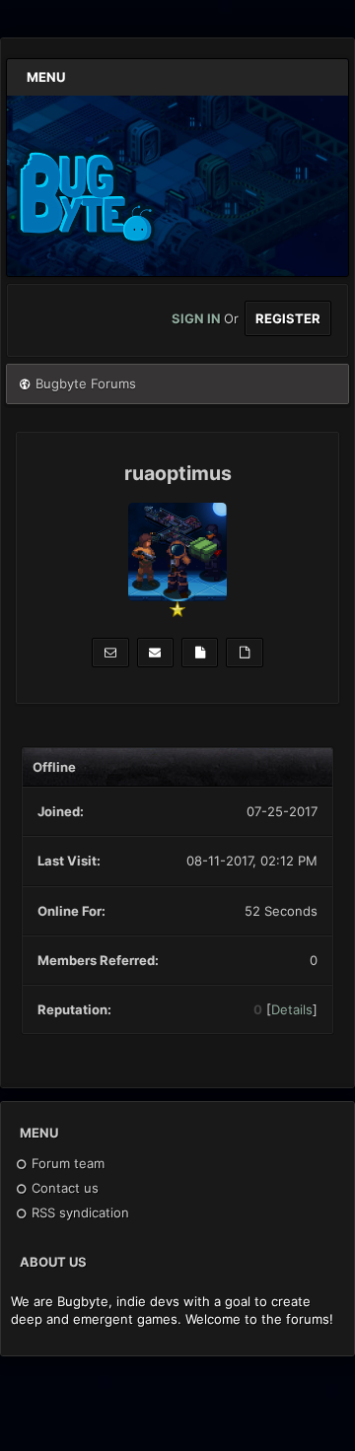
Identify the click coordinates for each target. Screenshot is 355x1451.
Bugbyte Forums (86, 383)
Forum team (66, 1163)
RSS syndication (78, 1212)
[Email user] (155, 652)
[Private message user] (110, 652)
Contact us (63, 1188)
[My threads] (244, 652)
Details (292, 1009)
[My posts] (199, 652)
